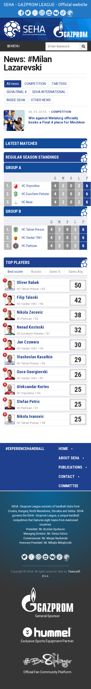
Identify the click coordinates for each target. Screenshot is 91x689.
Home (63, 448)
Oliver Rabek (28, 282)
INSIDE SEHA (16, 100)
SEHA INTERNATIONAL (49, 92)
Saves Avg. (76, 271)
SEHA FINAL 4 (17, 92)
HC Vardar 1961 (32, 237)
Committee (68, 486)
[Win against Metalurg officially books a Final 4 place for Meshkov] (14, 120)
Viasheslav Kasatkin (34, 356)
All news (13, 84)
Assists (36, 271)
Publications (70, 467)
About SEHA (69, 458)
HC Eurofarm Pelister (35, 194)
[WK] (56, 13)
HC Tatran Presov (33, 229)
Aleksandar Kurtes (33, 386)
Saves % (54, 271)
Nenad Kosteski (30, 327)
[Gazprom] (70, 29)
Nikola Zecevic (30, 312)
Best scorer (15, 271)
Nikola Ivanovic (30, 416)
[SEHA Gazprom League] (25, 29)
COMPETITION (35, 84)
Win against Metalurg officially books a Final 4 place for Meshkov (56, 120)
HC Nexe (27, 202)
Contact (67, 476)
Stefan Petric (28, 401)
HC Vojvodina (30, 185)
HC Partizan (29, 245)
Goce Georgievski (32, 371)
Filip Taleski (27, 297)
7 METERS (59, 84)
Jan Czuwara (28, 342)
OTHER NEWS (41, 100)
